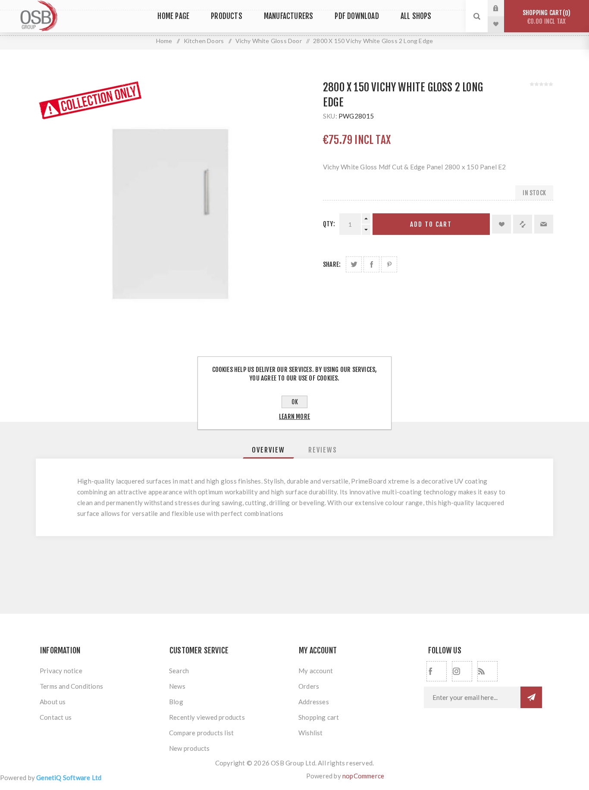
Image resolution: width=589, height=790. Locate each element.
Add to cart (431, 224)
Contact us (56, 717)
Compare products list (201, 733)
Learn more (294, 416)
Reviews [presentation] (322, 450)
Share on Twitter (354, 264)
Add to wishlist (501, 224)
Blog (176, 702)
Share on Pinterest (389, 264)
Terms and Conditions (71, 686)
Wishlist (310, 733)
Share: (332, 264)
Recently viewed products (207, 717)
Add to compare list (522, 224)
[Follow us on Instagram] (462, 671)
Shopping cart (545, 17)
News (177, 686)
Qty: (329, 224)
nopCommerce (363, 776)
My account (315, 670)
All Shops (416, 16)
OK (294, 402)
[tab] (268, 450)
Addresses (313, 702)
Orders (308, 686)
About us (53, 702)
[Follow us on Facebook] (436, 671)
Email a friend (543, 224)
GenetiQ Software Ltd (68, 777)
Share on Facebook (371, 264)
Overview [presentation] (268, 450)
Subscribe (531, 697)
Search (179, 670)
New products (189, 748)
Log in (502, 8)
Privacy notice (61, 670)
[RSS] (487, 671)
